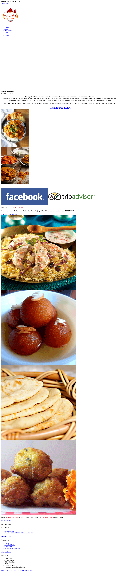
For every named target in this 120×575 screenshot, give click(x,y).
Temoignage (8, 30)
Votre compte (6, 536)
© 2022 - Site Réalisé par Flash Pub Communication (16, 570)
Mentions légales (9, 531)
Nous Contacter (12, 214)
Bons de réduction (9, 545)
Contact (6, 32)
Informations (6, 552)
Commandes (8, 546)
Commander (4, 214)
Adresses (7, 543)
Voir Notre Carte (6, 521)
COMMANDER (60, 107)
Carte (6, 29)
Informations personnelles (12, 548)
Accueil (6, 27)
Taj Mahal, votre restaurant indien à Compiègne (18, 533)
